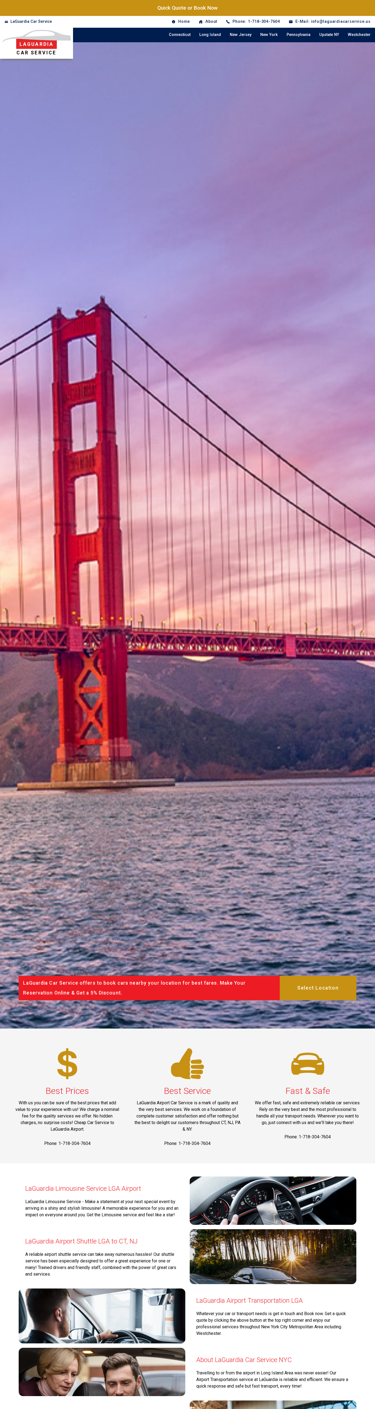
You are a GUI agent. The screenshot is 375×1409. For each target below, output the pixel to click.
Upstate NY (329, 34)
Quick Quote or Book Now (187, 8)
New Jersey (240, 34)
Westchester (359, 34)
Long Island (210, 34)
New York (269, 34)
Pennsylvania (298, 34)
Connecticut (180, 34)
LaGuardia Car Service (31, 21)
